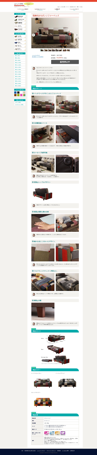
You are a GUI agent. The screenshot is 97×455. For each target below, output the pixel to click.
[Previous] (33, 35)
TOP (22, 450)
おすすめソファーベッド (40, 9)
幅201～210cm (18, 81)
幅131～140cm (18, 69)
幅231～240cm (18, 83)
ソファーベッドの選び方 (23, 9)
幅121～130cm (18, 67)
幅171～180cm (18, 74)
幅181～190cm (18, 76)
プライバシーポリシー (51, 450)
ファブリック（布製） (19, 104)
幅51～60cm (17, 55)
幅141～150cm (18, 71)
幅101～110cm (18, 62)
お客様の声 (57, 9)
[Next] (76, 35)
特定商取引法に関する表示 (30, 450)
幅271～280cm (18, 85)
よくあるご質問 (65, 450)
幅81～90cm (17, 57)
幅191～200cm (18, 78)
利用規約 (59, 450)
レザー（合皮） (18, 102)
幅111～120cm (18, 64)
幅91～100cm (17, 60)
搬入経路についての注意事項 (37, 56)
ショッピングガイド (74, 9)
